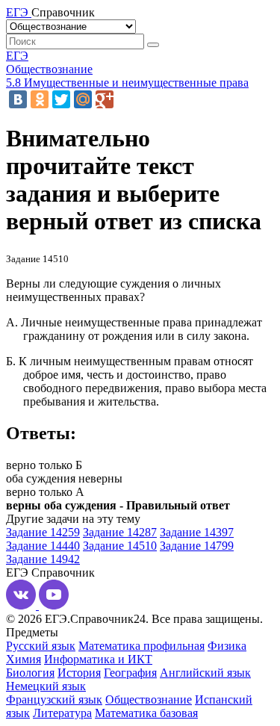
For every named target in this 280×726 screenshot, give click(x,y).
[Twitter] (61, 99)
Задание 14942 (43, 559)
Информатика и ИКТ (98, 659)
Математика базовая (146, 713)
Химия (23, 659)
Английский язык (205, 672)
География (130, 672)
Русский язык (40, 645)
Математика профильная (141, 645)
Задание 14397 (197, 532)
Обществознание (49, 69)
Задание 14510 (120, 545)
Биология (30, 672)
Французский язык (54, 699)
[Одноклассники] (40, 99)
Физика (227, 645)
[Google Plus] (104, 99)
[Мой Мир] (83, 99)
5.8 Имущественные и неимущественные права (127, 82)
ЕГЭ (17, 55)
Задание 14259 (43, 532)
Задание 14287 (120, 532)
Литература (62, 713)
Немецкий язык (46, 686)
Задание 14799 (197, 545)
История (79, 672)
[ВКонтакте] (18, 99)
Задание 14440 (43, 545)
